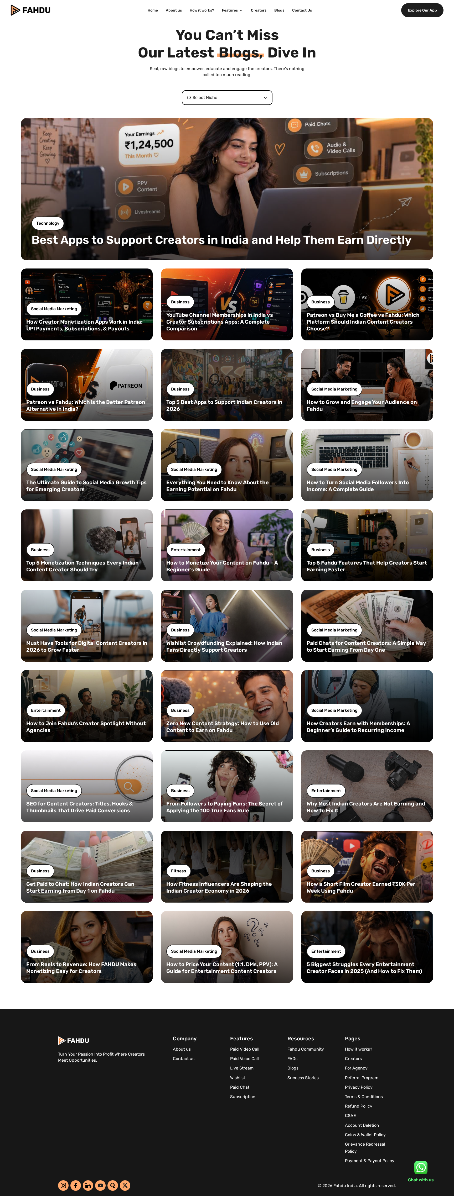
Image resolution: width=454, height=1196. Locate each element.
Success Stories (303, 1077)
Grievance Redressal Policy (365, 1148)
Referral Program (361, 1077)
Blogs (279, 10)
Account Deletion (362, 1125)
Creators (258, 10)
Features (230, 10)
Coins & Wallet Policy (365, 1134)
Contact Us (302, 10)
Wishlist (237, 1077)
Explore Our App (422, 10)
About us (174, 10)
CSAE (350, 1115)
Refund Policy (358, 1106)
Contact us (183, 1058)
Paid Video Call (244, 1049)
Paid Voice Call (244, 1058)
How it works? (202, 10)
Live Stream (242, 1068)
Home (153, 10)
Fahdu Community (305, 1049)
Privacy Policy (359, 1087)
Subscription (242, 1096)
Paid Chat (239, 1087)
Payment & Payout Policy (369, 1160)
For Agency (356, 1068)
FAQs (292, 1058)
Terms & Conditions (364, 1096)
